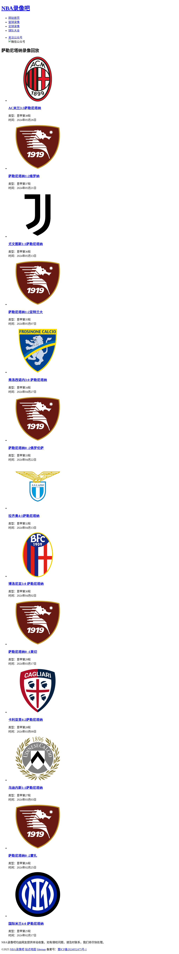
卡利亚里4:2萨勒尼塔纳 (25, 719)
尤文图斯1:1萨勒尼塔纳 (25, 244)
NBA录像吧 (15, 8)
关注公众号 (15, 37)
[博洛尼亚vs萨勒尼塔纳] (37, 576)
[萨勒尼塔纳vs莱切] (37, 644)
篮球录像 (14, 22)
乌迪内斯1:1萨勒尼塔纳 (25, 788)
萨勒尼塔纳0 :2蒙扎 (22, 855)
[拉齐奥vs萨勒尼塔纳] (37, 508)
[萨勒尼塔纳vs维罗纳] (37, 168)
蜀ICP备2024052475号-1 (72, 949)
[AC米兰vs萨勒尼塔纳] (37, 100)
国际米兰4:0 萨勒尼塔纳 (26, 923)
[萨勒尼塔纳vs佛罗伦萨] (37, 440)
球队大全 (14, 30)
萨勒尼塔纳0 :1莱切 (22, 652)
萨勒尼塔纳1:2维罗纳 (24, 176)
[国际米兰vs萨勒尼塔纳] (37, 915)
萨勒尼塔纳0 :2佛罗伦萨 (26, 448)
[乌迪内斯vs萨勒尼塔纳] (37, 780)
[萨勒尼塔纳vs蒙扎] (37, 848)
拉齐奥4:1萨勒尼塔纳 (24, 516)
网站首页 (14, 17)
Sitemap (41, 949)
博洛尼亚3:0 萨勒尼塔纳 (26, 584)
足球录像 (14, 26)
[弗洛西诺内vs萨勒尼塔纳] (37, 372)
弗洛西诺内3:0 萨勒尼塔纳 (27, 380)
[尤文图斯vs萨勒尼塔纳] (37, 236)
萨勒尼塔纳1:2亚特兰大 (25, 312)
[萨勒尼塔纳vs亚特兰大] (37, 304)
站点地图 (30, 949)
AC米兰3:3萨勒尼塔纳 (24, 108)
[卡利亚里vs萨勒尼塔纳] (37, 712)
